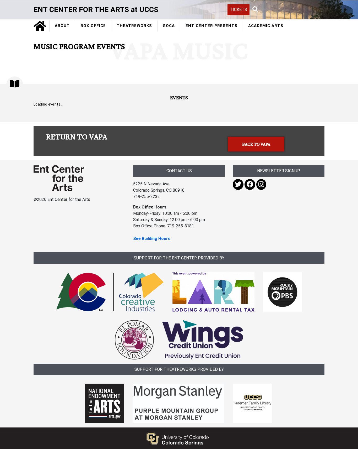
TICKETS (238, 9)
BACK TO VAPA (256, 144)
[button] (255, 9)
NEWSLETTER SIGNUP (278, 170)
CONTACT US (179, 170)
